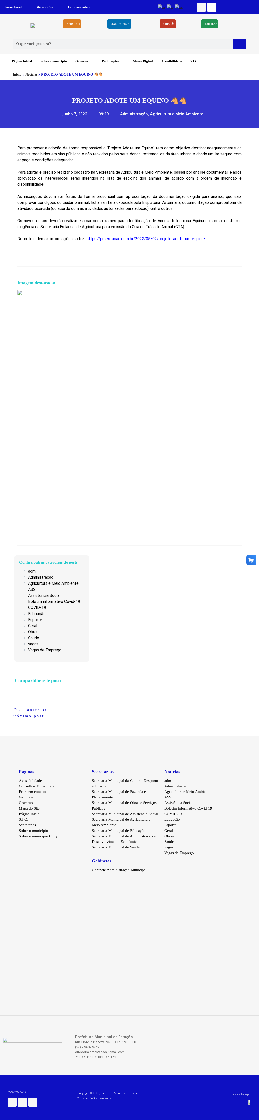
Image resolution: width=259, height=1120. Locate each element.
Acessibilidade (171, 61)
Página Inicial (13, 7)
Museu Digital (143, 61)
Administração (134, 114)
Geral (32, 625)
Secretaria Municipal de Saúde (116, 847)
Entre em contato (79, 7)
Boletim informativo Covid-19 (54, 601)
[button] (13, 690)
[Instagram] (22, 1102)
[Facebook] (201, 7)
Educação (37, 613)
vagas (33, 644)
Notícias (31, 74)
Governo (81, 61)
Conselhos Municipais (36, 786)
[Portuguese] (171, 7)
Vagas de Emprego (44, 650)
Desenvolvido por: (241, 1094)
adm (32, 571)
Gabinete (26, 797)
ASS (32, 589)
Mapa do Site (45, 7)
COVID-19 (37, 607)
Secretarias (27, 825)
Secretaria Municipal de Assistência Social (125, 814)
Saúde (33, 638)
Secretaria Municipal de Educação (118, 831)
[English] (162, 7)
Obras (33, 631)
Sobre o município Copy (38, 836)
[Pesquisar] (239, 44)
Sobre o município (54, 61)
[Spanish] (179, 7)
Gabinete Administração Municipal (119, 870)
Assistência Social (44, 595)
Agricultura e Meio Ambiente (176, 114)
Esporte (35, 619)
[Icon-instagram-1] (211, 7)
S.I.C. (194, 61)
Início (17, 74)
